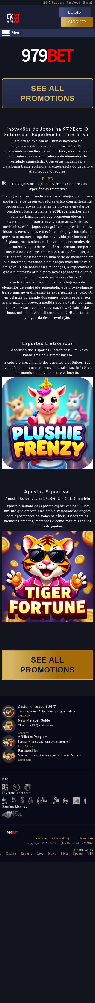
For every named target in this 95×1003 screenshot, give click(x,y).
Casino (11, 853)
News (52, 853)
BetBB (47, 179)
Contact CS (24, 715)
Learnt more (24, 759)
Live (40, 853)
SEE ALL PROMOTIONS (47, 93)
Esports (26, 853)
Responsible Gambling (52, 838)
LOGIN (75, 12)
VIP (90, 853)
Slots (64, 853)
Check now (24, 732)
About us (86, 838)
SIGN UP (77, 22)
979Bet (88, 843)
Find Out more (26, 746)
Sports (78, 853)
